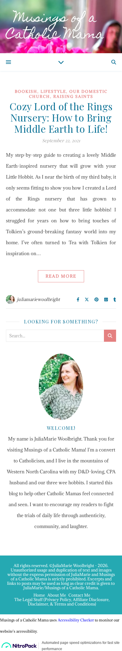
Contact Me (79, 595)
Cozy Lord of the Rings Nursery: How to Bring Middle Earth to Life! (61, 117)
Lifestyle (53, 91)
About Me (56, 595)
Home (39, 595)
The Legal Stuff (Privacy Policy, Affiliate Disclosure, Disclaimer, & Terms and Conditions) (62, 602)
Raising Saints (73, 96)
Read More (61, 276)
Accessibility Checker (76, 620)
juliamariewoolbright (38, 299)
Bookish (26, 91)
